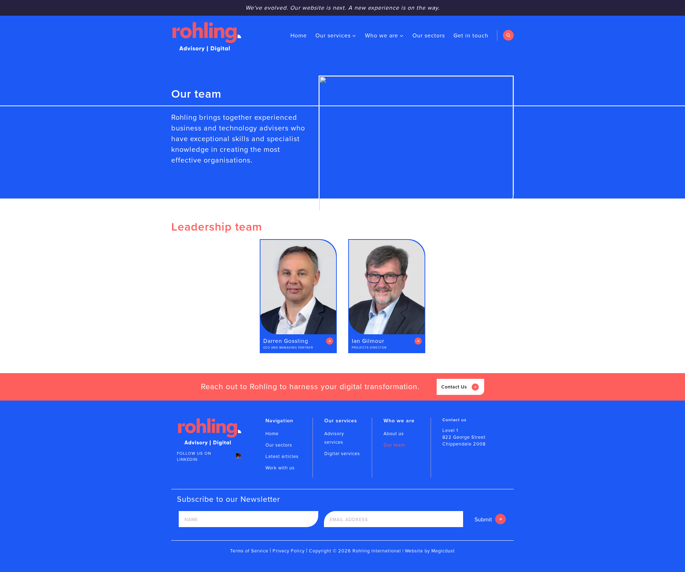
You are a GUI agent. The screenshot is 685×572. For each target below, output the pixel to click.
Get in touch (470, 35)
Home (298, 35)
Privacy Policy (289, 550)
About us (394, 433)
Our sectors (428, 35)
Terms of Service (249, 550)
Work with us (280, 467)
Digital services (342, 453)
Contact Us (454, 386)
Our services (333, 35)
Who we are (381, 35)
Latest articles (282, 456)
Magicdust (443, 550)
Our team (394, 445)
